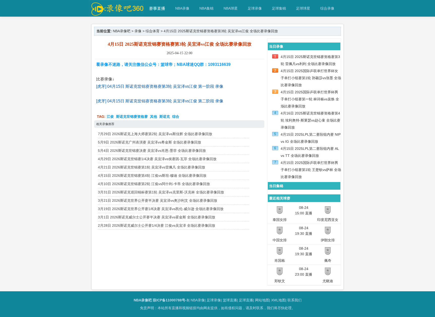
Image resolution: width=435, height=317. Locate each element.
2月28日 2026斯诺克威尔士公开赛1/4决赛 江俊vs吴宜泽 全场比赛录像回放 (156, 225)
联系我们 (294, 300)
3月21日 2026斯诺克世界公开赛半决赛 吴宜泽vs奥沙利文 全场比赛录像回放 (157, 200)
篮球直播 (230, 300)
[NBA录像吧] (116, 14)
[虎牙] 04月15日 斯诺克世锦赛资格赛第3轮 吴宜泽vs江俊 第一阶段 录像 (159, 86)
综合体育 (153, 31)
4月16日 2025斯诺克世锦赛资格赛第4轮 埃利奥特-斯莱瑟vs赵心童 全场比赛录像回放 (310, 120)
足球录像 (255, 8)
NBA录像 (182, 8)
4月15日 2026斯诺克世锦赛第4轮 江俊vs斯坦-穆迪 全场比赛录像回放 (152, 176)
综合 (175, 116)
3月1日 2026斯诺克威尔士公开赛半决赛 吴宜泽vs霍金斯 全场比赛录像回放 (156, 217)
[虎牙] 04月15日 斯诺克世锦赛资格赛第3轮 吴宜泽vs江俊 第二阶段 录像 (159, 101)
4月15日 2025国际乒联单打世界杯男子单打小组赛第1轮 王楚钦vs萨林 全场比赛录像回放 (311, 170)
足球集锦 (279, 8)
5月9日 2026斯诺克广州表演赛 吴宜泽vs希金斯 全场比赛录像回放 (149, 142)
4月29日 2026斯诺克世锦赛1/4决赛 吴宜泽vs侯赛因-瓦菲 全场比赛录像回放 (157, 159)
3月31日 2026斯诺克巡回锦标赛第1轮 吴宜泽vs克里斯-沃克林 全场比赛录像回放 (161, 192)
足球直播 (246, 300)
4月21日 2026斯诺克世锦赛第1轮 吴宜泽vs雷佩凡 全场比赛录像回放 (151, 167)
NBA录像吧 (121, 31)
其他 (153, 116)
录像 (137, 31)
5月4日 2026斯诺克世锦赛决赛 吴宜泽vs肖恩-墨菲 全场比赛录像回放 (152, 151)
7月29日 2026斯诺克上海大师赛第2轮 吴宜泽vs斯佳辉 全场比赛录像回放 (155, 134)
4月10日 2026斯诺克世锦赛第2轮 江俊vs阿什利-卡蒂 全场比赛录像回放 (154, 184)
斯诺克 (164, 116)
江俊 (110, 116)
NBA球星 (231, 8)
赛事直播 (157, 8)
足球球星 (303, 8)
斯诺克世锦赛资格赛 (132, 116)
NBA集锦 (206, 8)
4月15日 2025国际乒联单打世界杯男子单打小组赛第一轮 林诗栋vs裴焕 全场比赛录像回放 (310, 99)
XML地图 (278, 300)
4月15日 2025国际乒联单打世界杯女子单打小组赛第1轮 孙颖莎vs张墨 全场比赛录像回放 (311, 78)
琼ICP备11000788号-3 (171, 300)
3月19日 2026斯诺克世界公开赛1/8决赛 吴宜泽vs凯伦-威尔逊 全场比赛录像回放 (161, 209)
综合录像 (327, 8)
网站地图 (262, 300)
